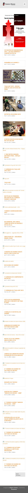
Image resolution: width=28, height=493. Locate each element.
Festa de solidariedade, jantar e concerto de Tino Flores (13, 301)
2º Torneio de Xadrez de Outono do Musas (12, 433)
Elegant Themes (14, 487)
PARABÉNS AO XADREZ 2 (11, 62)
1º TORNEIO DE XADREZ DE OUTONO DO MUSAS (12, 464)
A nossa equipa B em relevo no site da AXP (13, 140)
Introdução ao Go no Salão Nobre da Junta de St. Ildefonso (14, 419)
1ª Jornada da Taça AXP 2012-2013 (12, 170)
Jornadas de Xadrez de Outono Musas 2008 (12, 326)
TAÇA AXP (7, 182)
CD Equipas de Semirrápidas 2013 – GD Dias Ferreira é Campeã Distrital (13, 51)
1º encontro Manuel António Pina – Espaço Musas (12, 155)
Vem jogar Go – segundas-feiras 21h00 (13, 237)
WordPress (14, 489)
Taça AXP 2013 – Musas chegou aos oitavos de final (12, 87)
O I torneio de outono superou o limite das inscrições (12, 449)
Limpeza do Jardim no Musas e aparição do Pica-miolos (14, 354)
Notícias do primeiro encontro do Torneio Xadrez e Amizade (12, 197)
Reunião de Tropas (10, 382)
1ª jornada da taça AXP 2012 (14, 290)
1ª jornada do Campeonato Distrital (13, 277)
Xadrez (13, 55)
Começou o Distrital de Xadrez (12, 312)
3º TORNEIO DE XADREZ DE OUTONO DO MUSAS (12, 369)
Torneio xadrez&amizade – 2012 (13, 211)
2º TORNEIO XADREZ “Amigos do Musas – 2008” (13, 403)
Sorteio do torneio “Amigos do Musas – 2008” (13, 392)
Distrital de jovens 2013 (12, 114)
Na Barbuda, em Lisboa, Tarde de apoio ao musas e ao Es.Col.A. (13, 223)
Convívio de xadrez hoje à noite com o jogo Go (13, 252)
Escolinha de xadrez (11, 265)
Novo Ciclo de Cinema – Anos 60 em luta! (12, 339)
